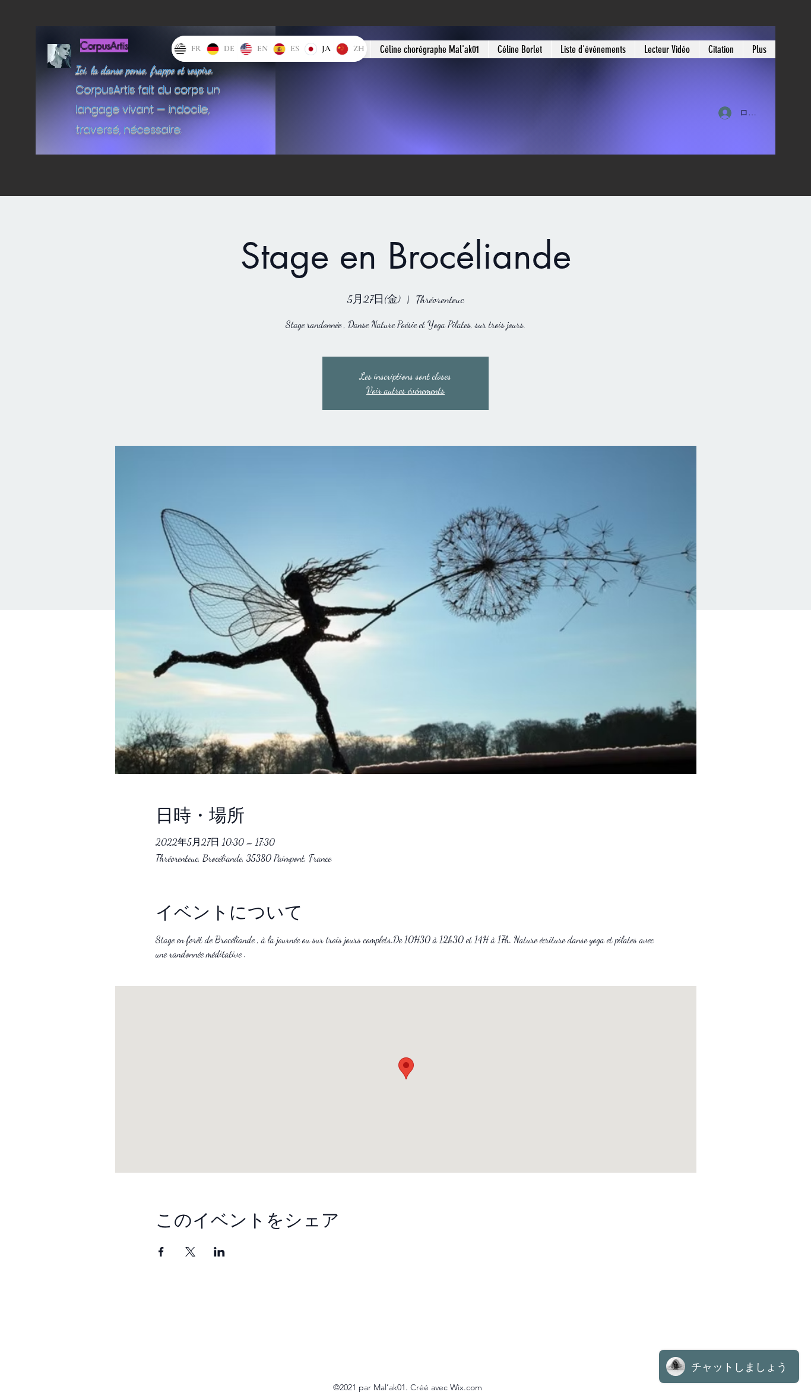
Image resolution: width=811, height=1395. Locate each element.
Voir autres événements (405, 390)
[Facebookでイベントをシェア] (161, 1252)
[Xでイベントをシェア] (190, 1252)
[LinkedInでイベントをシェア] (219, 1252)
